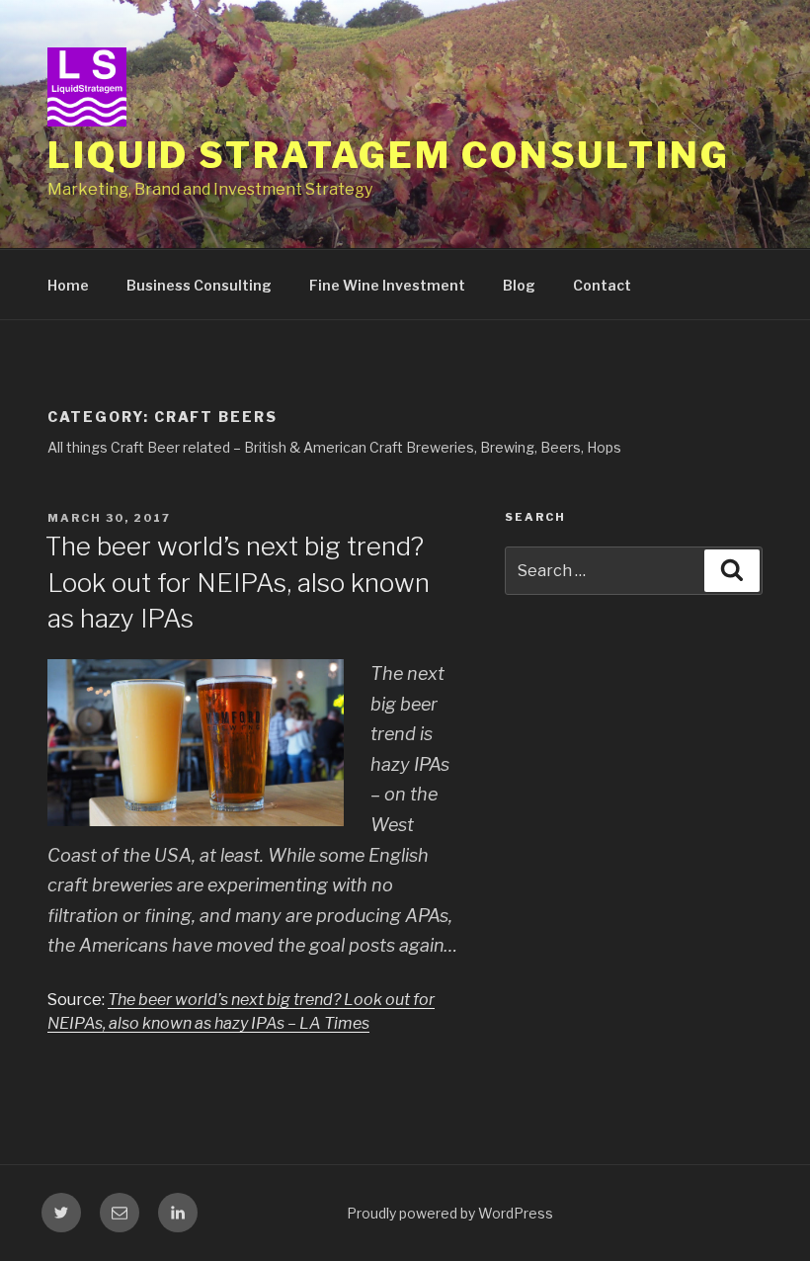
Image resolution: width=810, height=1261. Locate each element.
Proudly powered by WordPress (450, 1213)
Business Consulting (199, 285)
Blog (519, 285)
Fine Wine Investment (387, 285)
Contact (602, 285)
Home (68, 285)
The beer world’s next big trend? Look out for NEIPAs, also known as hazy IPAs (237, 582)
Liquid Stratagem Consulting (388, 155)
